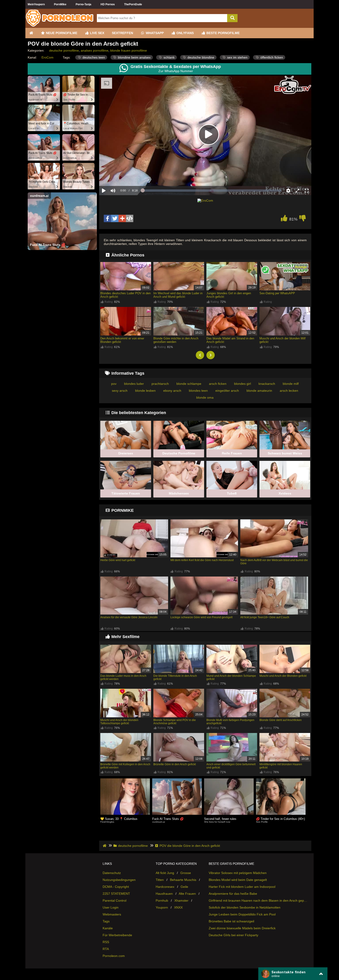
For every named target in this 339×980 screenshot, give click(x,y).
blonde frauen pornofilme (128, 50)
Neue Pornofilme (61, 33)
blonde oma (205, 397)
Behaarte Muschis (183, 880)
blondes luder (134, 384)
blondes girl (242, 384)
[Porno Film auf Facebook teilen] (107, 218)
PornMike (60, 4)
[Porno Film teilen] (122, 218)
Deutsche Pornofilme (178, 453)
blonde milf (291, 384)
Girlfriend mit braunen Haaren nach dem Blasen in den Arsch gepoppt (258, 900)
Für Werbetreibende (117, 935)
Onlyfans (184, 33)
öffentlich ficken (271, 57)
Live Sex (96, 33)
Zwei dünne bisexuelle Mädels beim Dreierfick (242, 928)
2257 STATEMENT (116, 893)
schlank (169, 57)
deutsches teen (93, 57)
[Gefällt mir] (284, 219)
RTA (106, 949)
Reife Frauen (232, 453)
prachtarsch (160, 384)
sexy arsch (120, 390)
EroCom (48, 57)
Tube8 (232, 493)
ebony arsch (172, 390)
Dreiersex (125, 453)
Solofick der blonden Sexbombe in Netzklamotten (244, 907)
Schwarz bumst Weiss (285, 453)
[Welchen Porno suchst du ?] (232, 18)
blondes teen (198, 390)
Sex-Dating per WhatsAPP (277, 293)
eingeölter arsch (227, 390)
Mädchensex (179, 493)
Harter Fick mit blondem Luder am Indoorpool (242, 887)
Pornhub (162, 900)
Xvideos (285, 493)
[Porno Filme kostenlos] (60, 26)
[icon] (31, 33)
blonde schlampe (188, 384)
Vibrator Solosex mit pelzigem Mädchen (238, 873)
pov (113, 384)
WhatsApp (154, 33)
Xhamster (181, 900)
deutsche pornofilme (64, 50)
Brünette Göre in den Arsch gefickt (174, 764)
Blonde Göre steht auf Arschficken (280, 720)
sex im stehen (236, 57)
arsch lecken (289, 390)
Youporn (162, 907)
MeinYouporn (36, 4)
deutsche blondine (200, 57)
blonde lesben (145, 390)
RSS (106, 942)
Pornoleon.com (114, 956)
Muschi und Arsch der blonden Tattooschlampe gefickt (119, 721)
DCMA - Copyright (116, 887)
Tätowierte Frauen (125, 493)
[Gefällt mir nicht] (302, 219)
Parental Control (114, 900)
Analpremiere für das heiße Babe (233, 893)
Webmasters (112, 914)
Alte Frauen (187, 893)
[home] (105, 845)
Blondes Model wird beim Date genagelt (238, 880)
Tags (106, 921)
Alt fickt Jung (165, 873)
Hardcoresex (165, 887)
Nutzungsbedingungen (119, 880)
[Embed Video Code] (129, 218)
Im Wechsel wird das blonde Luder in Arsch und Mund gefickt (177, 294)
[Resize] (297, 190)
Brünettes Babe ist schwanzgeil (231, 921)
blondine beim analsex (134, 57)
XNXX (178, 907)
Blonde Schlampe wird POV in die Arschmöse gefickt (174, 721)
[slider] (212, 190)
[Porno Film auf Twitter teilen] (115, 218)
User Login (111, 907)
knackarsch (267, 384)
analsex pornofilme (94, 50)
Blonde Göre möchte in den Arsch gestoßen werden (175, 340)
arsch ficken (217, 384)
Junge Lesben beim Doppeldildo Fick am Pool (242, 914)
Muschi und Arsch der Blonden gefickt (282, 675)
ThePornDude (133, 4)
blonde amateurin (259, 390)
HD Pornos (108, 4)
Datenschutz (112, 873)
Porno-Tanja (83, 4)
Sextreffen (122, 33)
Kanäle (108, 928)
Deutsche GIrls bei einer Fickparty (233, 935)
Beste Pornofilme (222, 33)
